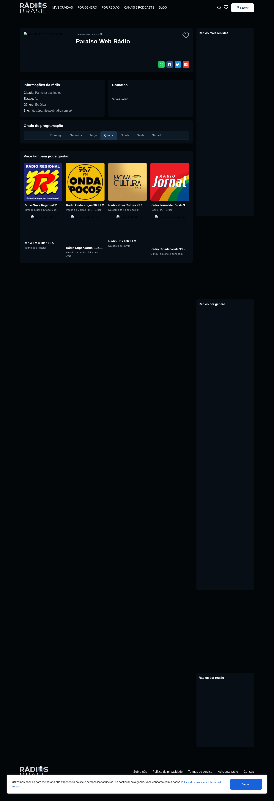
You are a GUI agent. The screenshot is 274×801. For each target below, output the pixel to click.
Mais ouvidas (62, 7)
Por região (110, 7)
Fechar (246, 784)
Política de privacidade (194, 782)
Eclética (40, 104)
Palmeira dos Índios (48, 92)
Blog (163, 7)
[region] (137, 784)
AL (36, 98)
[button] (219, 8)
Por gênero (87, 7)
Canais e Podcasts (139, 7)
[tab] (56, 135)
